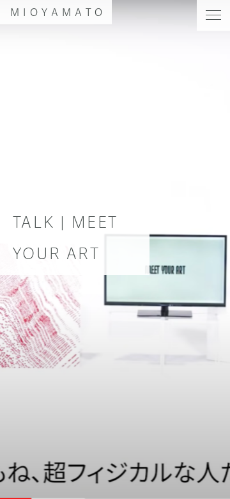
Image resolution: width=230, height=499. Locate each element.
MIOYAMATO (58, 11)
